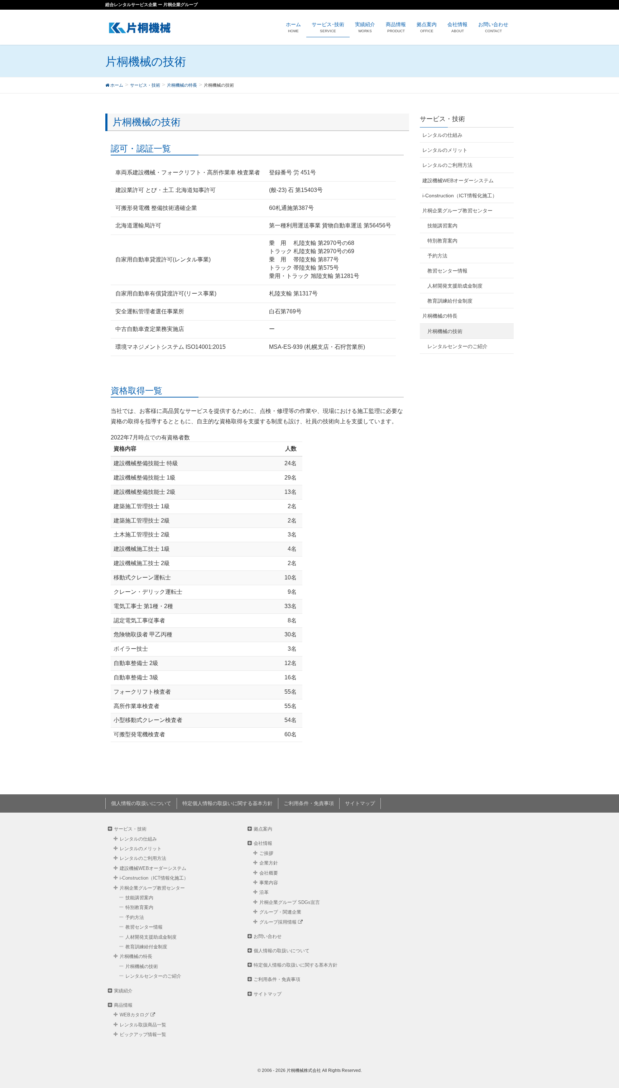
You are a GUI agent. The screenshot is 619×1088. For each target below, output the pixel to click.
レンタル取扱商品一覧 (143, 1024)
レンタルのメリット (444, 150)
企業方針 (268, 863)
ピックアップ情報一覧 (143, 1034)
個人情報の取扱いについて (141, 803)
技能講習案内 (442, 225)
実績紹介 (123, 990)
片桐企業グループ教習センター (457, 210)
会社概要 (268, 873)
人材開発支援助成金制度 (455, 286)
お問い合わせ (268, 936)
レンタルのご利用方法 (447, 165)
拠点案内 (263, 829)
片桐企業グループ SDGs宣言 (289, 902)
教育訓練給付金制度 (449, 301)
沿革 (264, 892)
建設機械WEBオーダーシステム (458, 180)
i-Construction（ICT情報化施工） (459, 195)
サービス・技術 (130, 829)
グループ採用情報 (278, 922)
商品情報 (123, 1005)
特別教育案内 (442, 241)
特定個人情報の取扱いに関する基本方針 (227, 803)
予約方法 (437, 256)
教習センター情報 (447, 271)
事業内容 (268, 882)
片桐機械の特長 (439, 316)
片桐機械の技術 (444, 331)
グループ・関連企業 (280, 912)
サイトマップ (360, 803)
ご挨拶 (266, 853)
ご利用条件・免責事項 (309, 803)
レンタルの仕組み (442, 135)
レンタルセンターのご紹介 (457, 346)
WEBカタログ (135, 1014)
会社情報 (263, 843)
